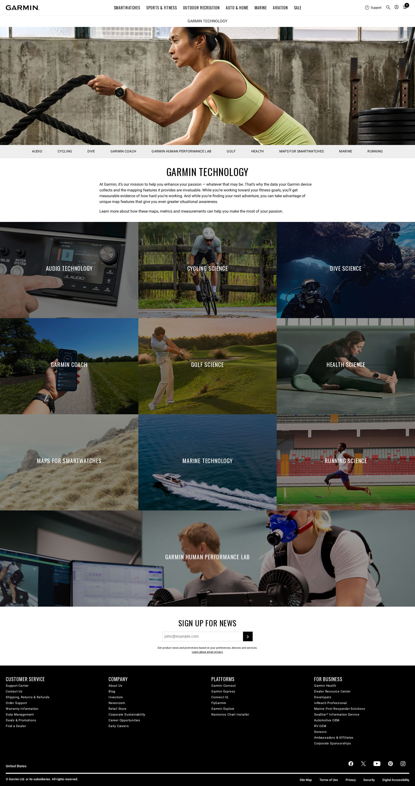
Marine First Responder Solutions (339, 709)
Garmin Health (325, 685)
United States (16, 766)
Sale (297, 8)
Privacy (351, 780)
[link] (207, 86)
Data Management (20, 714)
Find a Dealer (16, 726)
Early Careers (119, 726)
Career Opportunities (124, 720)
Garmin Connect (223, 685)
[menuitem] (373, 7)
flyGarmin (218, 703)
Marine (261, 8)
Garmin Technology (207, 21)
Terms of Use (328, 780)
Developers (322, 697)
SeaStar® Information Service (336, 714)
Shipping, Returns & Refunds (28, 697)
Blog (112, 691)
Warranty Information (22, 709)
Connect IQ (219, 697)
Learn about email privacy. (207, 652)
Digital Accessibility (395, 780)
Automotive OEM (326, 720)
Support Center (17, 685)
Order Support (16, 703)
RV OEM (320, 726)
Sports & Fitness (161, 8)
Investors (116, 697)
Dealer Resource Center (332, 691)
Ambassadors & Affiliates (334, 737)
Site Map (306, 780)
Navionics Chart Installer (230, 714)
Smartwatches (127, 8)
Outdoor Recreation (201, 8)
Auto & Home (237, 8)
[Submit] (248, 636)
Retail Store (118, 709)
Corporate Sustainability (127, 714)
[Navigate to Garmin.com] (22, 7)
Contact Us (14, 691)
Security (369, 780)
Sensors (320, 732)
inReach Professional (330, 703)
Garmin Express (223, 691)
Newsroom (117, 703)
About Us (115, 685)
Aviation (280, 8)
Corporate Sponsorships (332, 743)
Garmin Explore (222, 709)
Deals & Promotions (21, 720)
